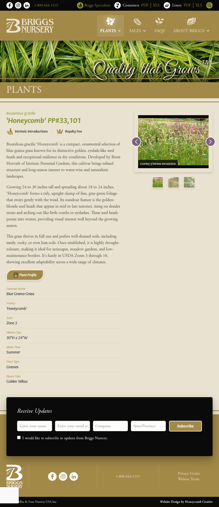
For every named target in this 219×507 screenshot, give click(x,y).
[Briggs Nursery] (30, 26)
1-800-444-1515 (46, 5)
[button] (136, 142)
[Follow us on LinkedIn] (27, 5)
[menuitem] (110, 25)
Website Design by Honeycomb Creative (186, 502)
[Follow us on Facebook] (9, 5)
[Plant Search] (209, 5)
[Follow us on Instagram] (18, 5)
